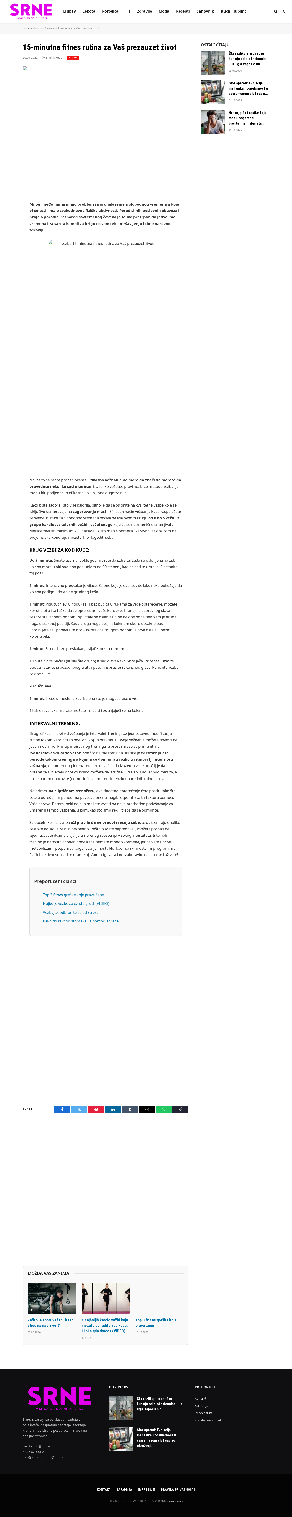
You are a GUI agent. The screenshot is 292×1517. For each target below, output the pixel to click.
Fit (127, 11)
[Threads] (6, 336)
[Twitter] (6, 208)
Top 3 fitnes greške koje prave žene (73, 894)
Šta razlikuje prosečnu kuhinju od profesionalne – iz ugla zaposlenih (248, 58)
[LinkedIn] (6, 220)
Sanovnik (205, 11)
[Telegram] (6, 313)
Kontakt (200, 1398)
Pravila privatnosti (208, 1420)
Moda (164, 11)
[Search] (276, 11)
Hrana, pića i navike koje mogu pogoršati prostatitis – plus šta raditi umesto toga (248, 118)
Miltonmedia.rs (172, 1501)
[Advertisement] (105, 399)
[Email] (6, 243)
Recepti (183, 11)
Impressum (203, 1413)
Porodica (110, 11)
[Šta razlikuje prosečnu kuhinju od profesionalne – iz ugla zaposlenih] (213, 63)
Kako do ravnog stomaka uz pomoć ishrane (81, 921)
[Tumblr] (6, 278)
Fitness (73, 57)
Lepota (89, 11)
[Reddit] (6, 289)
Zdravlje (144, 11)
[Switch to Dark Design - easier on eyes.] (283, 11)
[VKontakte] (6, 301)
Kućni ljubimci (234, 11)
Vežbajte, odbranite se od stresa (71, 912)
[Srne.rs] (31, 11)
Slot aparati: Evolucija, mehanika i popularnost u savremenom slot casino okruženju (248, 89)
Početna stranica (32, 28)
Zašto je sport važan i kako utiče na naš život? (50, 1323)
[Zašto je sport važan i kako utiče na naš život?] (52, 1298)
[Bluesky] (6, 266)
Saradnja (201, 1405)
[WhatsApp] (6, 324)
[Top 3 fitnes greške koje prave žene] (160, 1298)
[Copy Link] (6, 254)
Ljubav (69, 11)
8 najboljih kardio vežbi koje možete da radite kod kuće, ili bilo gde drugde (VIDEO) (105, 1326)
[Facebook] (6, 196)
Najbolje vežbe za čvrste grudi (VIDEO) (76, 903)
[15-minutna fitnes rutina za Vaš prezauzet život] (105, 120)
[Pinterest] (6, 231)
